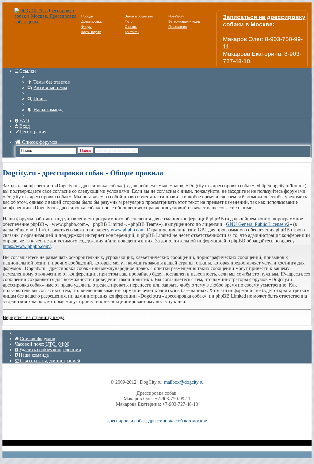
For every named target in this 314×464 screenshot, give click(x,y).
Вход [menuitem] (24, 126)
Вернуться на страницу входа (33, 317)
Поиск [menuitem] (40, 98)
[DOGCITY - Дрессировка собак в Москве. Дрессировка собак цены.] (47, 21)
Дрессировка (91, 21)
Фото (128, 21)
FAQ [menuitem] (24, 120)
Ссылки (27, 71)
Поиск (85, 150)
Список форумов (39, 142)
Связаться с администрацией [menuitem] (50, 360)
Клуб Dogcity (91, 32)
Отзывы (131, 27)
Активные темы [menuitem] (50, 87)
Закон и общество (139, 16)
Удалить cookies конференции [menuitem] (50, 349)
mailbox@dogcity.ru (184, 382)
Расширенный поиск (116, 150)
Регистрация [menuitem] (33, 131)
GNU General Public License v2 (257, 224)
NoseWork (176, 16)
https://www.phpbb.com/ (27, 246)
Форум (86, 27)
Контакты (132, 32)
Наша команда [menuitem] (48, 109)
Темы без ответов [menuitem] (51, 82)
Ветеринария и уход (184, 21)
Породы (87, 16)
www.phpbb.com (127, 229)
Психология (177, 27)
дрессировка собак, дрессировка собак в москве (157, 420)
